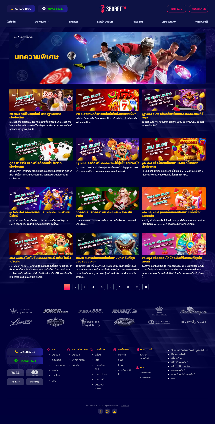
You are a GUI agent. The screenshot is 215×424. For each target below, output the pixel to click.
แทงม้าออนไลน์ (144, 356)
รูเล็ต (120, 360)
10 (145, 287)
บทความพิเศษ (169, 22)
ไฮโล (97, 360)
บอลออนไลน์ (178, 370)
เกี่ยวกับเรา (177, 358)
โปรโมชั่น (11, 22)
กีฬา (54, 349)
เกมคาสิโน (100, 379)
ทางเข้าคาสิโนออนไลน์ (183, 374)
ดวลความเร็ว (146, 349)
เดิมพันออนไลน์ (179, 362)
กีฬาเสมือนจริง (80, 349)
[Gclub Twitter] (107, 411)
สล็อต (98, 355)
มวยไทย (56, 375)
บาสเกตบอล (58, 365)
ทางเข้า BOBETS (105, 22)
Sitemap (125, 405)
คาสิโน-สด (123, 349)
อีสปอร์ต (56, 360)
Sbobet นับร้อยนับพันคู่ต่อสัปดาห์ (189, 350)
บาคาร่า (122, 355)
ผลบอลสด (138, 22)
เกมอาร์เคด (101, 374)
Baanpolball (178, 354)
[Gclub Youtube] (114, 411)
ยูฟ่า (173, 378)
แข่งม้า (75, 365)
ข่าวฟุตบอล (40, 22)
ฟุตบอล (56, 355)
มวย (54, 381)
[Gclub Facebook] (100, 411)
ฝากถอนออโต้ (201, 22)
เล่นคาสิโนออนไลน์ (181, 366)
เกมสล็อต (100, 349)
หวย (142, 367)
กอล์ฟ (55, 370)
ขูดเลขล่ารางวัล (99, 386)
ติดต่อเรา (73, 22)
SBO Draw (145, 372)
